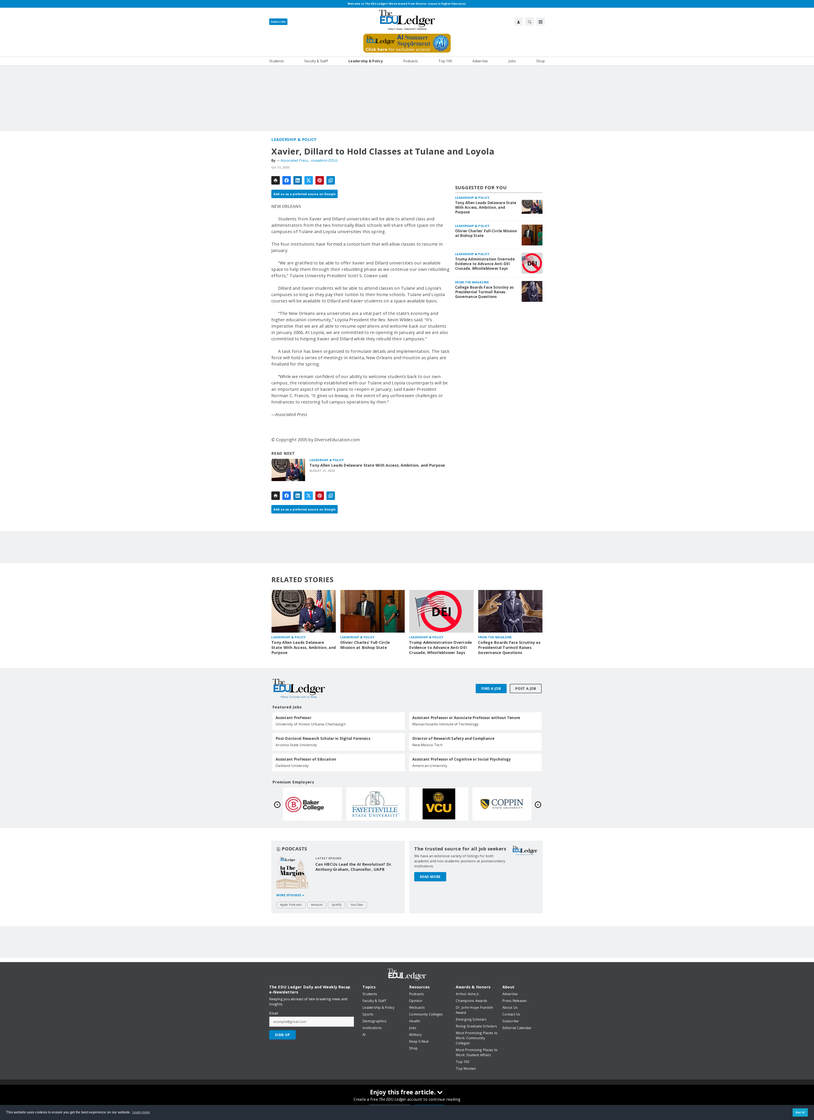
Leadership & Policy (293, 139)
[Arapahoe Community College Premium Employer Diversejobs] (312, 803)
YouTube (356, 905)
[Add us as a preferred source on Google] (330, 180)
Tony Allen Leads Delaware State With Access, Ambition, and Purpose (377, 465)
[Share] (286, 180)
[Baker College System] (438, 803)
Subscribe (278, 22)
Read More (430, 876)
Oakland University (292, 765)
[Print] (275, 180)
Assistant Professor (293, 717)
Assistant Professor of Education (306, 759)
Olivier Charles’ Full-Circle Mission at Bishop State (486, 233)
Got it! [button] (800, 1112)
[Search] (529, 21)
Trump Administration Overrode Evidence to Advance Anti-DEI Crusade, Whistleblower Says (485, 264)
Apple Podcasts (291, 905)
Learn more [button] (141, 1112)
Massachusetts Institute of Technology (445, 724)
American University (429, 765)
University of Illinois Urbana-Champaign (311, 724)
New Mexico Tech (427, 744)
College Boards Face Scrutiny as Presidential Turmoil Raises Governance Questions (484, 292)
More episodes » (290, 895)
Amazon (317, 905)
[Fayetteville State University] (502, 803)
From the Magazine (472, 282)
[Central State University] (375, 803)
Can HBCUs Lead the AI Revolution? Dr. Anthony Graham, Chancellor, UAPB (353, 867)
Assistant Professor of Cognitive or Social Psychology (461, 759)
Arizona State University (296, 744)
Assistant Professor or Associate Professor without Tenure (466, 717)
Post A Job (525, 688)
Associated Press (294, 160)
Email (273, 1013)
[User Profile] (518, 21)
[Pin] (319, 180)
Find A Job (491, 688)
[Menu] (540, 21)
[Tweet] (308, 180)
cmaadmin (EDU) (324, 160)
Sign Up (282, 1034)
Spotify (336, 905)
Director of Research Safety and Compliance (453, 738)
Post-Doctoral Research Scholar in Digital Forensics (323, 738)
